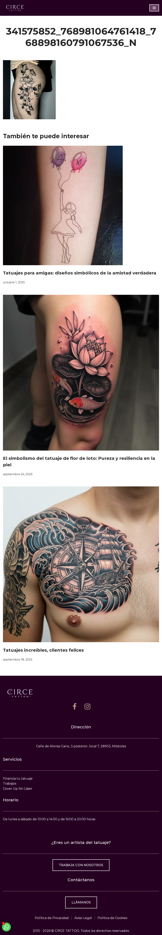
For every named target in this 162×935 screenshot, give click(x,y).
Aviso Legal (83, 918)
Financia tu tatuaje (18, 778)
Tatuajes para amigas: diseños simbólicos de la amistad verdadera (79, 273)
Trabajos (9, 783)
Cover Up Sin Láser (17, 788)
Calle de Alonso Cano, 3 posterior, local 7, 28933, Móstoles (81, 746)
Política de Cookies (112, 918)
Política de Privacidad (52, 918)
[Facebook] (74, 706)
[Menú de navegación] (154, 7)
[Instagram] (87, 706)
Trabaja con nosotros (81, 865)
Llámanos (81, 902)
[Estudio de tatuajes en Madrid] (15, 7)
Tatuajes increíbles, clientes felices (43, 650)
